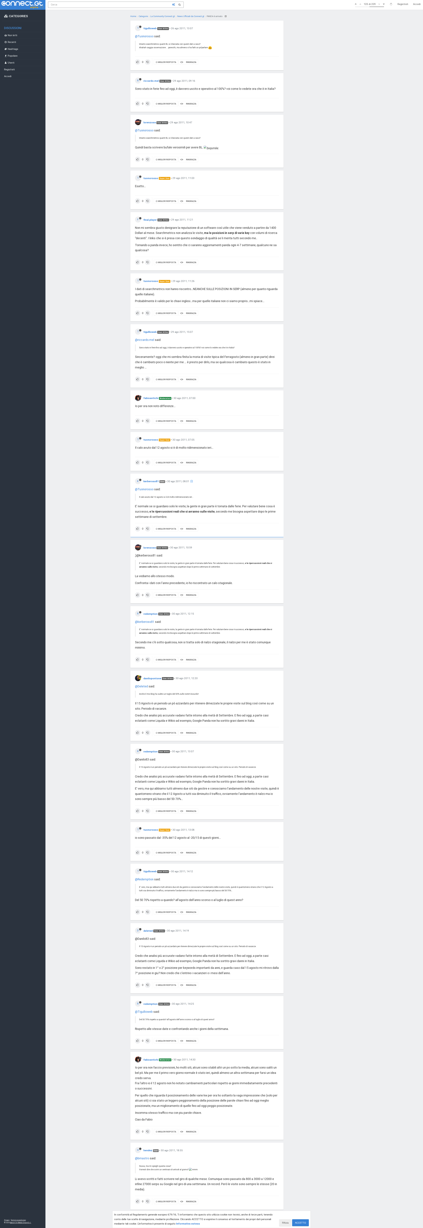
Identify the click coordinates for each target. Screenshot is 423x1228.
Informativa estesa (188, 1223)
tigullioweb (150, 28)
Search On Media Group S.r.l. (20, 1223)
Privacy (7, 1220)
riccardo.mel (151, 80)
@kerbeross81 (144, 621)
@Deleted (141, 686)
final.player (150, 219)
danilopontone (152, 678)
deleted (148, 930)
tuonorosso (150, 178)
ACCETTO (300, 1222)
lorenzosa (149, 122)
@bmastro (142, 1158)
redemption (150, 613)
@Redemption (144, 879)
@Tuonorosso (144, 36)
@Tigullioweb (144, 1011)
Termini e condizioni (18, 1220)
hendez (147, 1150)
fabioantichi (150, 398)
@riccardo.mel (144, 340)
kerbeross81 (151, 481)
